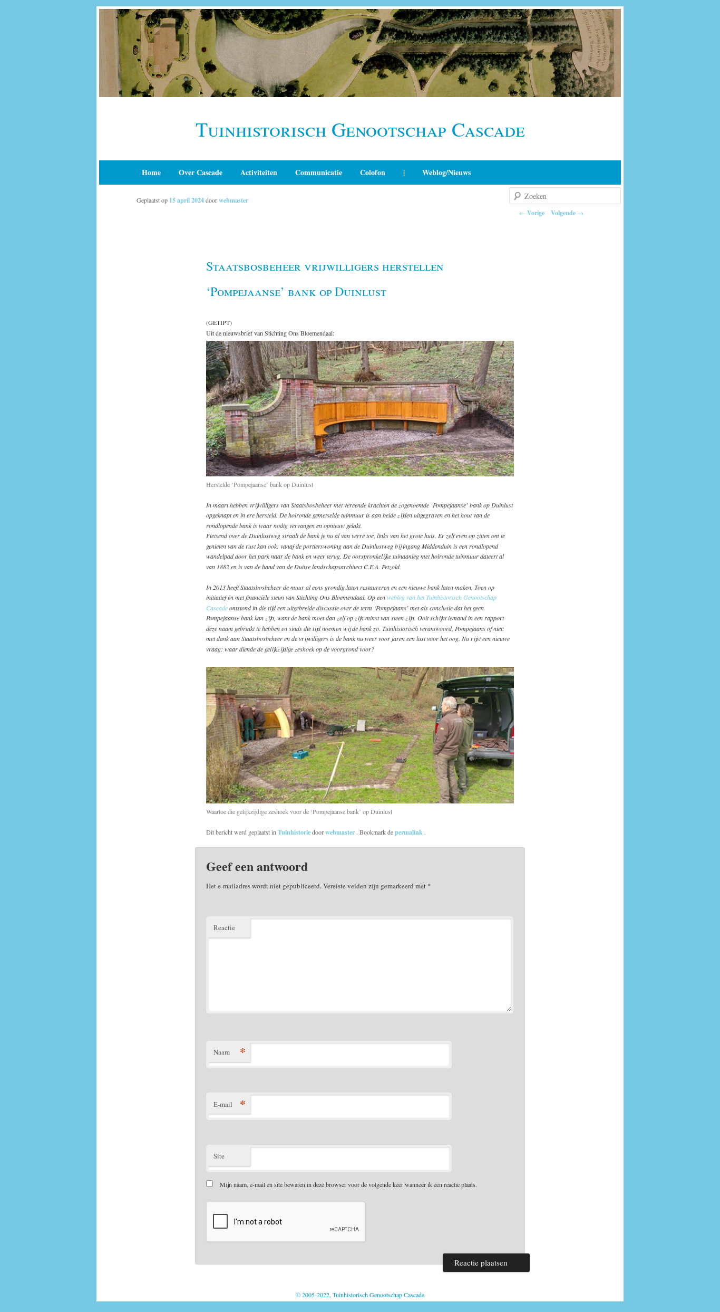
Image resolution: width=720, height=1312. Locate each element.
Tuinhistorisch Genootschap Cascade (360, 129)
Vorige (531, 212)
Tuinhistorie (294, 832)
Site (219, 1156)
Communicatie (318, 172)
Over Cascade (200, 172)
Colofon (372, 172)
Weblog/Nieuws (446, 172)
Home (151, 172)
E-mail (229, 1104)
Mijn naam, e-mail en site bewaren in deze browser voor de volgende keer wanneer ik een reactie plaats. (348, 1184)
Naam (229, 1051)
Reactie (224, 927)
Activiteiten (258, 172)
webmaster (233, 200)
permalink (409, 832)
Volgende (567, 212)
